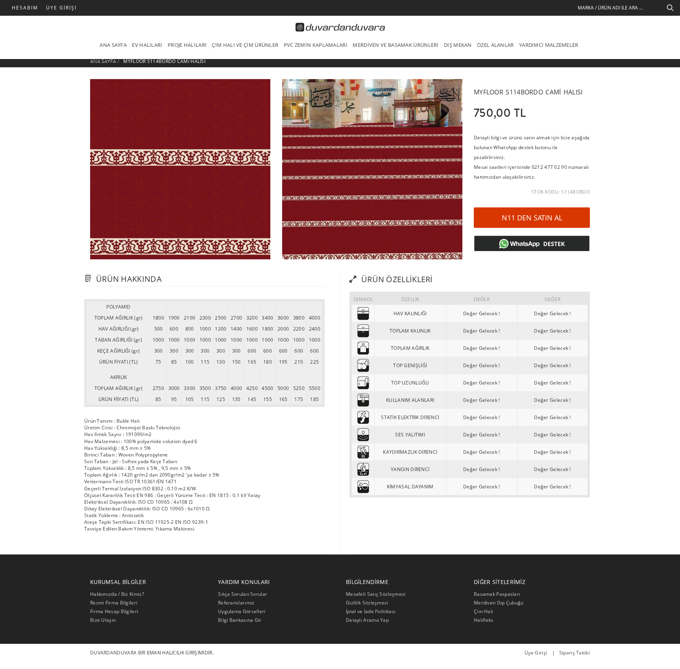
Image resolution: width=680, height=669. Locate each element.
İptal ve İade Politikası (370, 611)
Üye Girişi (61, 7)
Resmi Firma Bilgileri (113, 602)
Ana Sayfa (103, 61)
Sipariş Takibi (574, 652)
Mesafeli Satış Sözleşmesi (376, 594)
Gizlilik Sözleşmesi (367, 602)
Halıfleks (484, 620)
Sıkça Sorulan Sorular (242, 594)
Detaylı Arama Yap (367, 620)
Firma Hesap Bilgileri (114, 611)
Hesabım (25, 7)
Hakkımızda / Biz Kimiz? (117, 594)
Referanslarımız (236, 602)
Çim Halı (483, 611)
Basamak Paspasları (497, 594)
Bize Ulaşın (103, 620)
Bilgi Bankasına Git (239, 620)
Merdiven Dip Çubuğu (499, 602)
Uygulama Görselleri (242, 611)
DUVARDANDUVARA (113, 652)
